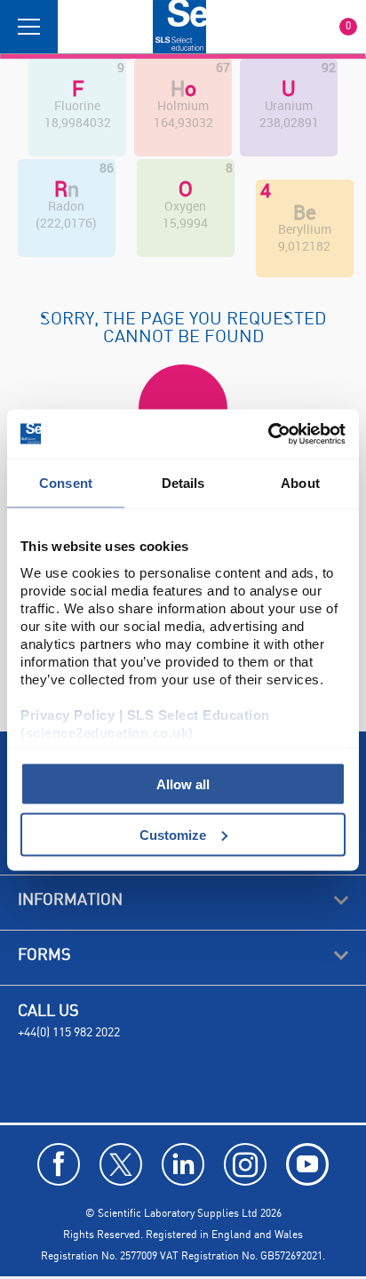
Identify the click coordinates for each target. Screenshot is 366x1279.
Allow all (183, 784)
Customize (172, 834)
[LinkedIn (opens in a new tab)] (183, 1164)
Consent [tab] (65, 483)
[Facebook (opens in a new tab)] (58, 1164)
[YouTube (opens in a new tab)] (307, 1164)
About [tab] (300, 483)
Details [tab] (183, 483)
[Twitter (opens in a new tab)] (120, 1164)
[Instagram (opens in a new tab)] (245, 1164)
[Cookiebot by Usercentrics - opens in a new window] (268, 433)
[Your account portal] (77, 26)
